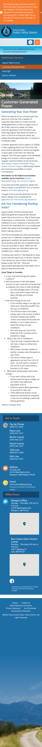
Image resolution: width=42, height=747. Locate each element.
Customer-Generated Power (14, 52)
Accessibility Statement (21, 611)
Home (5, 49)
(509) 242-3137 (16, 446)
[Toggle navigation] (37, 42)
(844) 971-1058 (16, 427)
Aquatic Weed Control (11, 63)
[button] (30, 42)
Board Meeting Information (21, 606)
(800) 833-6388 (16, 452)
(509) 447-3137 (16, 433)
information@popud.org (18, 190)
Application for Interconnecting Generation (18, 200)
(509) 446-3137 (16, 440)
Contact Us (25, 603)
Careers (15, 603)
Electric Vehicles (9, 75)
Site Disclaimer (30, 608)
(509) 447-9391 (16, 459)
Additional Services (26, 49)
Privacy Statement (13, 608)
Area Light (6, 71)
